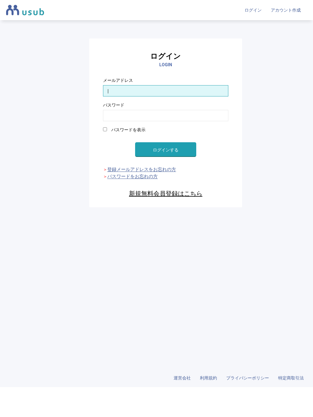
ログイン (253, 10)
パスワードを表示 (126, 129)
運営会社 (182, 377)
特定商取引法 (291, 377)
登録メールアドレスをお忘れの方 (141, 169)
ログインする (166, 149)
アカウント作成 (286, 10)
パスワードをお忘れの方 (132, 176)
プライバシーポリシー (247, 377)
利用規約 (208, 377)
